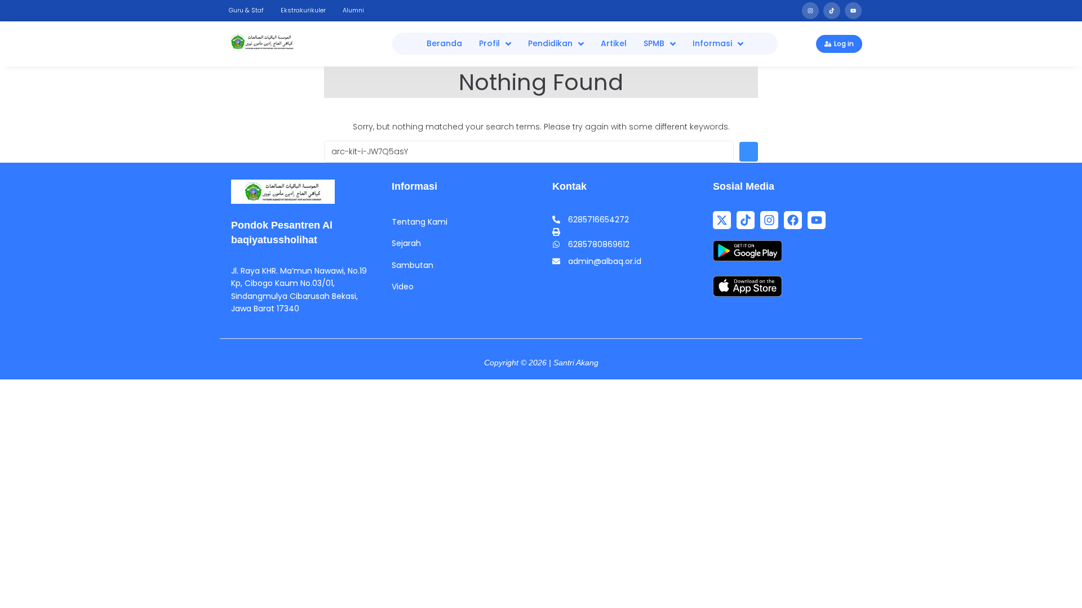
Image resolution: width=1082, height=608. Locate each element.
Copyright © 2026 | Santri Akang (541, 362)
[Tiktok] (831, 10)
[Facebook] (793, 220)
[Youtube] (853, 10)
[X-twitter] (722, 220)
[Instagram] (810, 10)
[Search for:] (529, 152)
